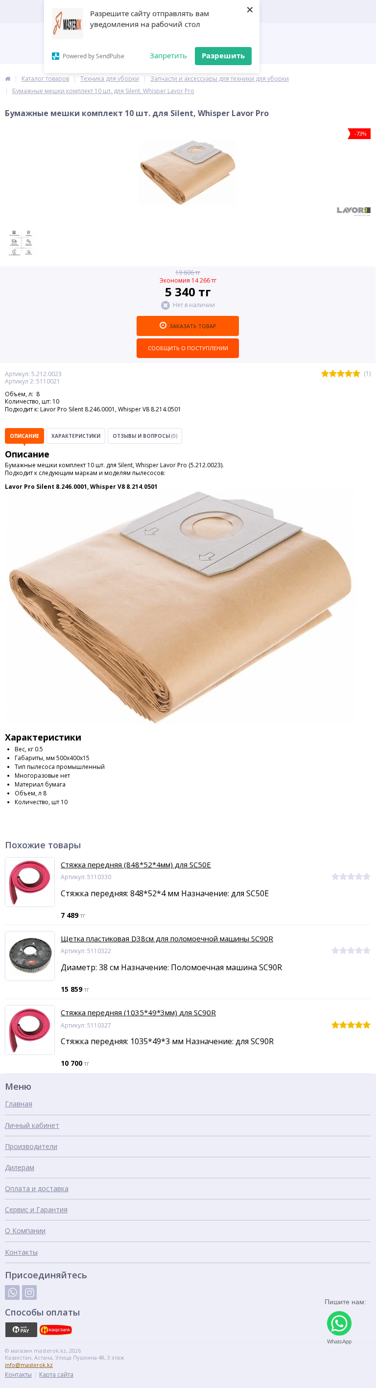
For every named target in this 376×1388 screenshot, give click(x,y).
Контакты (21, 1252)
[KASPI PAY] (21, 1329)
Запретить (168, 55)
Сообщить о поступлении (188, 348)
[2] (333, 374)
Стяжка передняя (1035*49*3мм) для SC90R (138, 1012)
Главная (18, 1103)
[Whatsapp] (12, 1292)
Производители (31, 1146)
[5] (356, 374)
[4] (348, 374)
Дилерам (19, 1167)
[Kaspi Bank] (56, 1329)
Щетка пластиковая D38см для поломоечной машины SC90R (167, 938)
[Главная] (7, 78)
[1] (325, 374)
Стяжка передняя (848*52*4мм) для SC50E (136, 864)
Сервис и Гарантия (36, 1209)
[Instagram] (29, 1292)
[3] (341, 374)
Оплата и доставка (37, 1188)
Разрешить (223, 55)
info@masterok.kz (29, 1364)
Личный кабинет (32, 1125)
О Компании (25, 1230)
